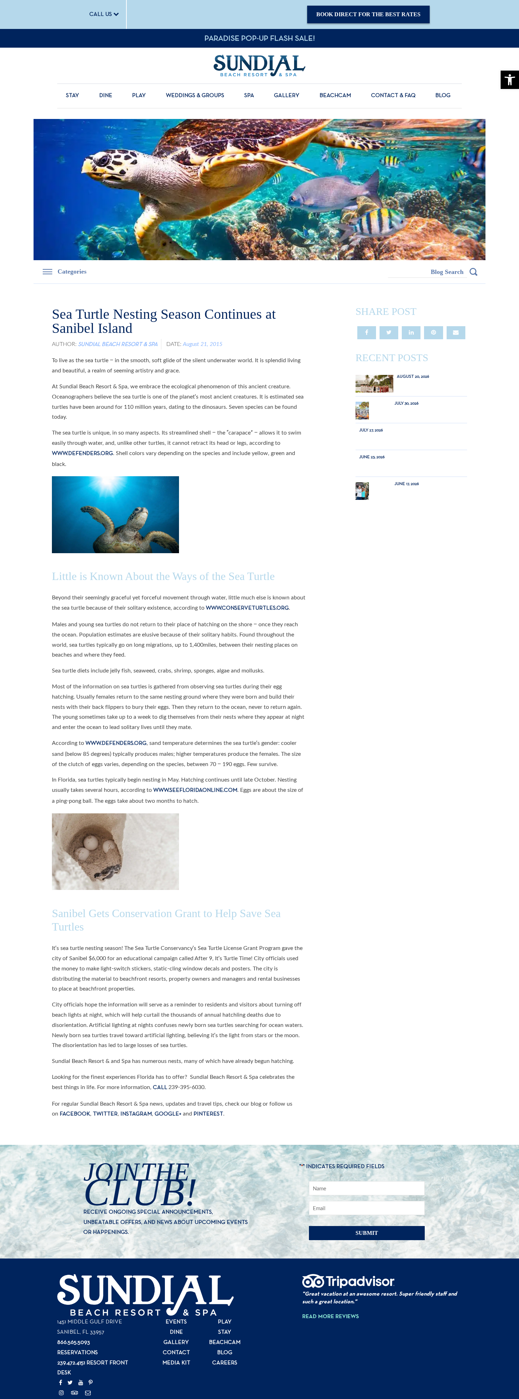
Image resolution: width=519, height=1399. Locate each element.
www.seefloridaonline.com (195, 776)
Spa (249, 96)
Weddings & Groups (195, 96)
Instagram (136, 1087)
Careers (224, 1336)
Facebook (75, 1087)
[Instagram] (61, 1366)
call (160, 1060)
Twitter (105, 1087)
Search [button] (473, 272)
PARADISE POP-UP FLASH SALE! (259, 39)
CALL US (103, 14)
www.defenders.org (82, 440)
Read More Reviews (330, 1289)
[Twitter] (70, 1356)
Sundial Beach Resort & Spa (117, 331)
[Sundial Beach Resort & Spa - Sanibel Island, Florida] (259, 66)
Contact (176, 1325)
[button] (510, 80)
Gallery (286, 96)
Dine (105, 96)
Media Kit (176, 1336)
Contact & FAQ (393, 96)
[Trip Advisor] (74, 1366)
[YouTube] (80, 1356)
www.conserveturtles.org (247, 594)
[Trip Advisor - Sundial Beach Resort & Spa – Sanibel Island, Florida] (348, 1258)
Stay (72, 96)
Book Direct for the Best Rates (370, 14)
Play (139, 96)
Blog (443, 96)
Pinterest (208, 1087)
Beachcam (335, 96)
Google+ (168, 1087)
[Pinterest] (91, 1356)
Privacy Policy (322, 1393)
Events (176, 1295)
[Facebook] (60, 1356)
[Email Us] (88, 1366)
